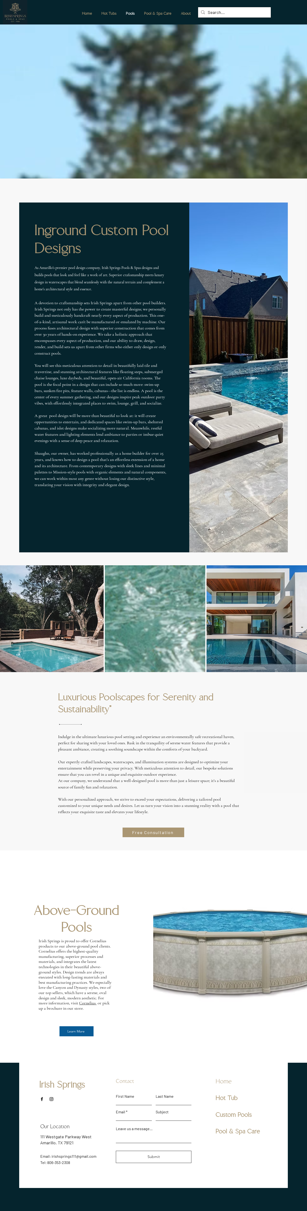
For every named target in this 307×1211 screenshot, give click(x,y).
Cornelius (88, 1003)
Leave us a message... (134, 1129)
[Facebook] (41, 1099)
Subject (162, 1112)
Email (120, 1112)
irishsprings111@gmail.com (74, 1156)
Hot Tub (227, 1098)
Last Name (165, 1096)
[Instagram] (51, 1099)
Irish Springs (62, 1084)
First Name (125, 1096)
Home (224, 1081)
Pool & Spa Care (238, 1131)
